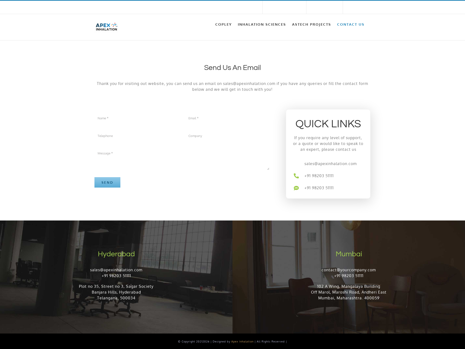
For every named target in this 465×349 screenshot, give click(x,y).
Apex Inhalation (242, 341)
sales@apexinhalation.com (169, 7)
